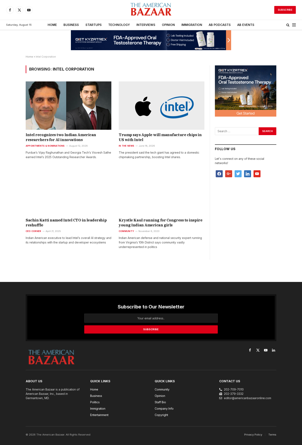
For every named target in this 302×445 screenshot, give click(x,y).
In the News (126, 145)
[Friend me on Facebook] (219, 173)
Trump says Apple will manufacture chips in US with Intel (160, 137)
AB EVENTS (245, 25)
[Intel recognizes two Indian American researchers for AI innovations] (68, 105)
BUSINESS (71, 25)
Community (126, 231)
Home (29, 56)
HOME (52, 25)
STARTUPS (93, 25)
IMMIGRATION (191, 25)
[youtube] (257, 173)
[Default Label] (247, 173)
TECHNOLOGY (119, 25)
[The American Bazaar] (151, 10)
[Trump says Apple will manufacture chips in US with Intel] (161, 105)
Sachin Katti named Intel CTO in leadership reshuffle (66, 222)
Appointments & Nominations (45, 145)
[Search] (288, 25)
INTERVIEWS (145, 25)
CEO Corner (33, 231)
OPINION (168, 25)
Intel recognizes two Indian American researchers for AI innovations (61, 137)
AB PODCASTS (220, 25)
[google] (228, 173)
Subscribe (285, 9)
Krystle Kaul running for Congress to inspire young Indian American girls (160, 222)
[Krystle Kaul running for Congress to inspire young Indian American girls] (161, 191)
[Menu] (294, 25)
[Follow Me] (238, 173)
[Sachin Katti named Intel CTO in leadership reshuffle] (68, 191)
